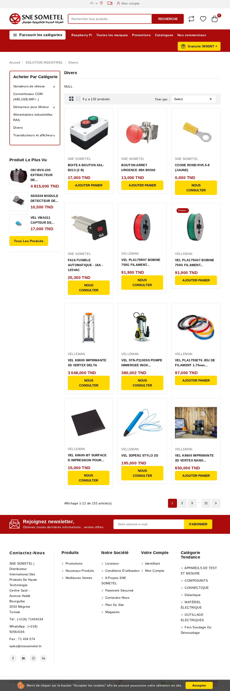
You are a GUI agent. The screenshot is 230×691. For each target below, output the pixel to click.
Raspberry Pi (81, 35)
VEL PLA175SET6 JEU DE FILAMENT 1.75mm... (195, 362)
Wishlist (203, 19)
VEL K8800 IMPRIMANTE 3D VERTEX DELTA (87, 362)
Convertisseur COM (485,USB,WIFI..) (28, 96)
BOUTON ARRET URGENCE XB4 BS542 (138, 167)
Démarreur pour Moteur (31, 107)
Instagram (33, 658)
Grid (71, 98)
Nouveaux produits (79, 570)
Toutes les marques (112, 35)
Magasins (112, 612)
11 (206, 503)
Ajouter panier (88, 185)
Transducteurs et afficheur (33, 135)
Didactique (192, 595)
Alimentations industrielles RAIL (33, 117)
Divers (18, 127)
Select (193, 99)
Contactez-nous (27, 553)
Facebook (13, 658)
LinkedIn (43, 658)
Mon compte (154, 570)
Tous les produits (29, 241)
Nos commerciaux (191, 35)
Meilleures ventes (78, 578)
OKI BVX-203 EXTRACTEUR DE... (42, 175)
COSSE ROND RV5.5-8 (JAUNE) (192, 167)
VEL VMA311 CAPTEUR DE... (42, 220)
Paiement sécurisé (118, 590)
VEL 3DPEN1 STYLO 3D (139, 455)
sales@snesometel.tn (25, 646)
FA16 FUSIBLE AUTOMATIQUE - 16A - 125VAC (85, 265)
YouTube (23, 658)
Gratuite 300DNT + (202, 46)
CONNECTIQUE (196, 587)
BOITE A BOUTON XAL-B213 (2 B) (86, 167)
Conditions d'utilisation (121, 570)
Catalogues (164, 35)
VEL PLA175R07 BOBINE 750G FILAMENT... (140, 262)
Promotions (141, 35)
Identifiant (152, 563)
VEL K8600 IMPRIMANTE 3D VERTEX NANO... (194, 458)
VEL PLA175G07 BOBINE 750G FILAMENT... (194, 262)
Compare (191, 19)
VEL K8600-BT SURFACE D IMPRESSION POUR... (87, 457)
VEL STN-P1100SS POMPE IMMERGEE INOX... (141, 362)
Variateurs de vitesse (29, 86)
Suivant (216, 503)
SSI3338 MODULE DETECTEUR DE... (45, 198)
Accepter (199, 685)
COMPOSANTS (196, 580)
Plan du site (114, 605)
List (78, 98)
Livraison (111, 563)
